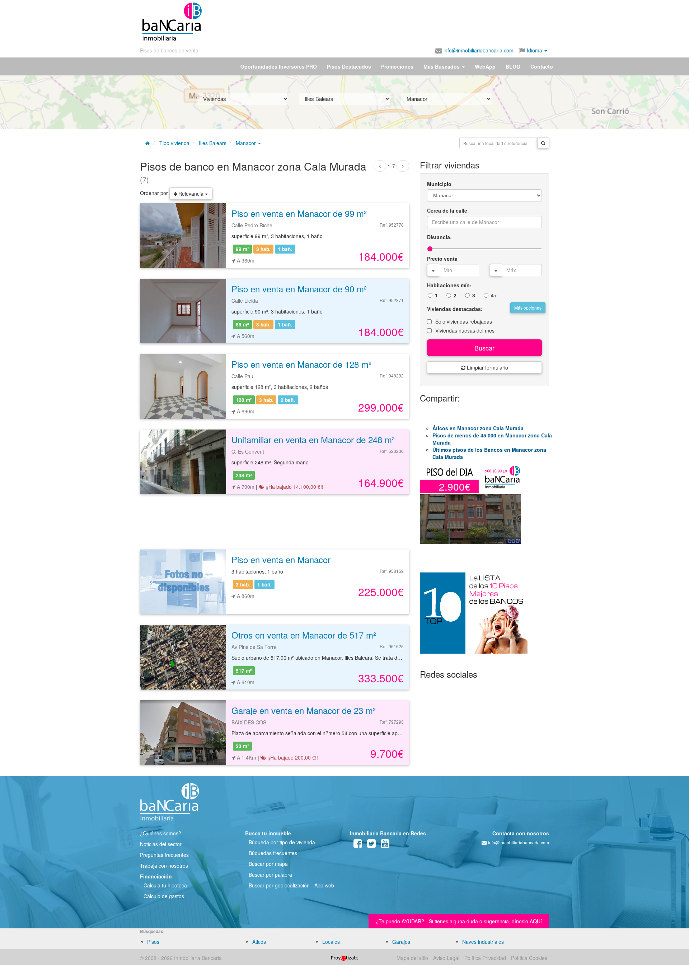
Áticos (259, 941)
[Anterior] (380, 166)
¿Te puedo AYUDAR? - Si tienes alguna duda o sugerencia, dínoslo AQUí (459, 921)
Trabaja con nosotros (164, 865)
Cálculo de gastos (164, 896)
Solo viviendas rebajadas (463, 321)
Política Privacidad (485, 957)
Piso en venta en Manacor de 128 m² (301, 364)
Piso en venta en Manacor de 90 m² (299, 288)
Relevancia (191, 193)
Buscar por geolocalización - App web (291, 885)
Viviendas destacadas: (455, 308)
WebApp (485, 66)
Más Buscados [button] (442, 66)
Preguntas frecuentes (164, 854)
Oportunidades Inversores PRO (278, 66)
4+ (494, 295)
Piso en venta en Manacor (281, 559)
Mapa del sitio (412, 957)
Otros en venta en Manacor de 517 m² (303, 634)
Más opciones (528, 308)
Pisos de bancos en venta (169, 50)
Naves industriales (483, 941)
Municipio (439, 183)
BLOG (513, 66)
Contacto (541, 66)
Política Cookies (529, 957)
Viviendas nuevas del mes (465, 330)
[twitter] (371, 845)
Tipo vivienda (174, 143)
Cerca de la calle (447, 210)
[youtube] (385, 845)
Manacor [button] (246, 143)
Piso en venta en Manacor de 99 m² (299, 213)
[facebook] (357, 845)
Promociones (397, 66)
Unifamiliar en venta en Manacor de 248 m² (313, 439)
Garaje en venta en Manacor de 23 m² (303, 710)
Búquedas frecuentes (273, 853)
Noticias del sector (161, 844)
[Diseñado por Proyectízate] (344, 957)
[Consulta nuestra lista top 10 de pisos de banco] (484, 617)
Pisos (153, 941)
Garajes (401, 941)
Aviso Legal (446, 957)
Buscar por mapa (268, 863)
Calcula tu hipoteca (165, 885)
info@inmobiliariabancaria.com (478, 50)
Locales (331, 941)
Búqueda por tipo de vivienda (282, 842)
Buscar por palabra (270, 874)
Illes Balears (212, 143)
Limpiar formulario (486, 367)
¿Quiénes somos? (160, 833)
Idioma (534, 50)
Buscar (484, 347)
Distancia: (439, 237)
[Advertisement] (375, 21)
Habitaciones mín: (449, 285)
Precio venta (442, 258)
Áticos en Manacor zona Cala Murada (478, 428)
